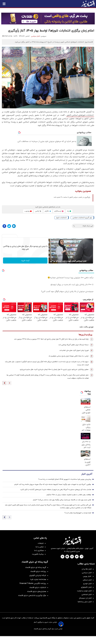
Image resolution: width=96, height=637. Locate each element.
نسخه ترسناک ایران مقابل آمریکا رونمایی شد (73, 345)
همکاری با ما (39, 550)
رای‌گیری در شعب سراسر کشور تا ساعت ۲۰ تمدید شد (72, 197)
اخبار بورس (87, 576)
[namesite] (88, 4)
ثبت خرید (25, 260)
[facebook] (81, 557)
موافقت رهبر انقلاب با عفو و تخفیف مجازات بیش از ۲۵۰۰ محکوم (69, 495)
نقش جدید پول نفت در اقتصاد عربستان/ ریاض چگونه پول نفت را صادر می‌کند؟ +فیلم (62, 500)
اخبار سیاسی (35, 36)
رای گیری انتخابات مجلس (82, 217)
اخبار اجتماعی (87, 594)
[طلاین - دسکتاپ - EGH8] (48, 18)
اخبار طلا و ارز (87, 569)
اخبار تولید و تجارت (84, 591)
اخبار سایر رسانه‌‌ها (85, 602)
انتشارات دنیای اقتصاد (37, 587)
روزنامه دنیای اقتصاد (38, 571)
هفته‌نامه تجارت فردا (38, 579)
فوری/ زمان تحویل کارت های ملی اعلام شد (74, 350)
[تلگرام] (14, 226)
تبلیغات (41, 543)
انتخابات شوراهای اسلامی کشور (80, 115)
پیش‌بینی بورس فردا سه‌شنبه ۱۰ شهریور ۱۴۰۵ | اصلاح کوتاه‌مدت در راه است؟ (64, 479)
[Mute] (54, 261)
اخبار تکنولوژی (86, 587)
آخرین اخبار (86, 474)
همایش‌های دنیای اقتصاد (36, 591)
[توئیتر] (9, 226)
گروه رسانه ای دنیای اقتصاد (35, 567)
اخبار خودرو (87, 583)
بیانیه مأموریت (38, 554)
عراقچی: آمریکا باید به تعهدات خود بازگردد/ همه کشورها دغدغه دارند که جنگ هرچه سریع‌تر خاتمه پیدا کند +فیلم (52, 484)
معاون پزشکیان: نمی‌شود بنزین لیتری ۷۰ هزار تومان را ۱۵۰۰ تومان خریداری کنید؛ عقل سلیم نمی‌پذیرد (54, 369)
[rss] (62, 557)
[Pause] (51, 261)
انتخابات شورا (61, 217)
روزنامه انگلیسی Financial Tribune (33, 583)
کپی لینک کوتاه (88, 226)
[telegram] (67, 557)
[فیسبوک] (4, 226)
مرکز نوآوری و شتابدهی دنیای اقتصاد (32, 595)
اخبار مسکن (87, 580)
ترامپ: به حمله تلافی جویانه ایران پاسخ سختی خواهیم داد (68, 356)
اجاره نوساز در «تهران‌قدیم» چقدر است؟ (77, 513)
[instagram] (72, 557)
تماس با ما (40, 547)
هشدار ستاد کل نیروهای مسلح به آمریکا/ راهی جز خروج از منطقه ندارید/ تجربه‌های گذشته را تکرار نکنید (55, 489)
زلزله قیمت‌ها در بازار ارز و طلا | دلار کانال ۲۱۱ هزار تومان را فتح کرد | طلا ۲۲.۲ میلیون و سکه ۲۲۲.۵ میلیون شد (51, 339)
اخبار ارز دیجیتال (85, 598)
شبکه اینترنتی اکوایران (37, 575)
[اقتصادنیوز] (72, 540)
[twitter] (77, 557)
